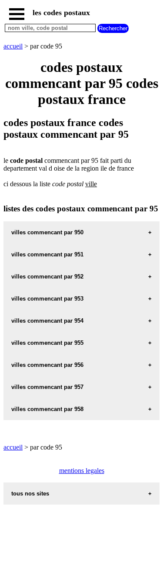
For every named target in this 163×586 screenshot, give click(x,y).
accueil (13, 46)
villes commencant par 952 (47, 276)
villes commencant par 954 (47, 320)
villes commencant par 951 (47, 254)
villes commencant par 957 (47, 387)
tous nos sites (30, 493)
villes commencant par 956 (47, 365)
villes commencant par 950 (47, 232)
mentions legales (81, 470)
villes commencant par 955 (47, 343)
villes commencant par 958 (47, 409)
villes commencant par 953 (47, 298)
